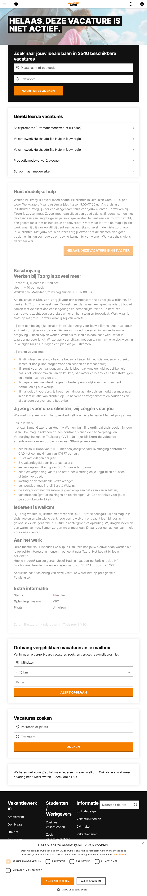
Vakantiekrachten (89, 819)
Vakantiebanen (87, 834)
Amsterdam (16, 817)
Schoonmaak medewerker (32, 171)
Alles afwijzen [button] (91, 881)
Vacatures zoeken (38, 91)
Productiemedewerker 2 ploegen (37, 160)
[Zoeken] (132, 4)
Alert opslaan (73, 692)
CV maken (84, 826)
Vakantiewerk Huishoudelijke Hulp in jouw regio (47, 139)
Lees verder (119, 854)
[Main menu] (4, 4)
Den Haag (15, 824)
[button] (73, 889)
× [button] (142, 843)
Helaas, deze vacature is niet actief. (98, 250)
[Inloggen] (142, 4)
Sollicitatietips (86, 811)
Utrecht (13, 832)
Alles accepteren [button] (57, 881)
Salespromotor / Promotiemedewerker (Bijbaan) (48, 128)
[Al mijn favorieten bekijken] (16, 4)
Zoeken (73, 747)
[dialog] (73, 867)
